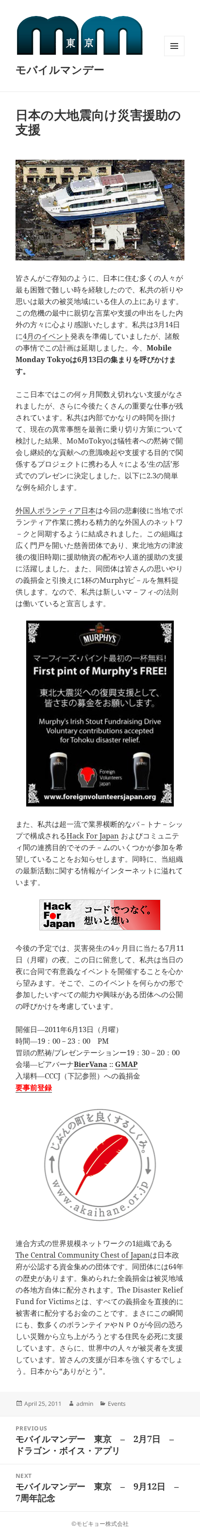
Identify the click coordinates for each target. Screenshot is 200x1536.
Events (117, 1403)
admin (84, 1403)
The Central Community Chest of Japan (83, 1255)
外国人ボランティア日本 (56, 510)
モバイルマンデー (60, 69)
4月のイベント (46, 336)
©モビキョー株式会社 (100, 1524)
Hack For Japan (93, 835)
